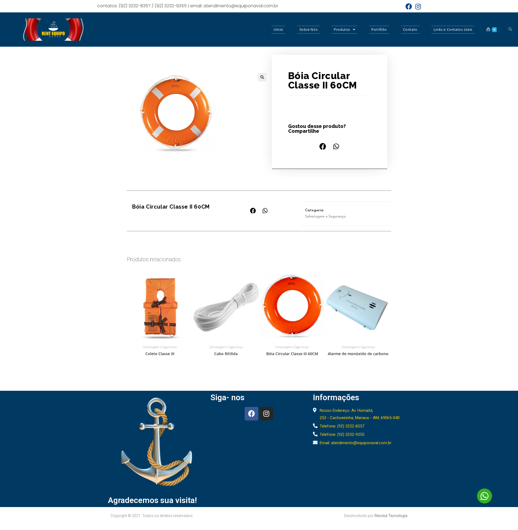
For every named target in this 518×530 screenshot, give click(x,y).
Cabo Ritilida (226, 353)
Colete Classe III (159, 353)
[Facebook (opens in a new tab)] (409, 6)
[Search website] (510, 29)
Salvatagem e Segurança (325, 216)
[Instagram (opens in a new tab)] (417, 6)
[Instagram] (266, 413)
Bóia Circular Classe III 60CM (292, 353)
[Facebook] (251, 413)
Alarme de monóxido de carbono (358, 353)
